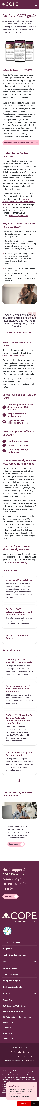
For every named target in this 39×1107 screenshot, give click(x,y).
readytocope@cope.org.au (18, 562)
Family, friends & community (15, 955)
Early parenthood (10, 968)
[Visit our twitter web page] (15, 1052)
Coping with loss (10, 974)
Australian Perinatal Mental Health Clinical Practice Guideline (18, 202)
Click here (20, 1094)
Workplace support (11, 981)
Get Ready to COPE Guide (14, 1006)
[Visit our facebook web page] (11, 1052)
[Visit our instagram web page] (24, 1052)
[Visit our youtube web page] (19, 1052)
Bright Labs (30, 1060)
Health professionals (12, 987)
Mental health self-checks (14, 1011)
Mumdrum (7, 1028)
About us (6, 993)
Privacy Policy (28, 1057)
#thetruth (7, 1033)
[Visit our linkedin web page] (28, 1052)
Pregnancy (7, 949)
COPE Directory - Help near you (16, 1017)
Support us (7, 1000)
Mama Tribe (7, 1022)
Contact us (7, 1039)
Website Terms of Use (13, 1057)
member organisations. (18, 215)
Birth (4, 961)
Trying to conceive (11, 942)
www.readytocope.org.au (13, 356)
